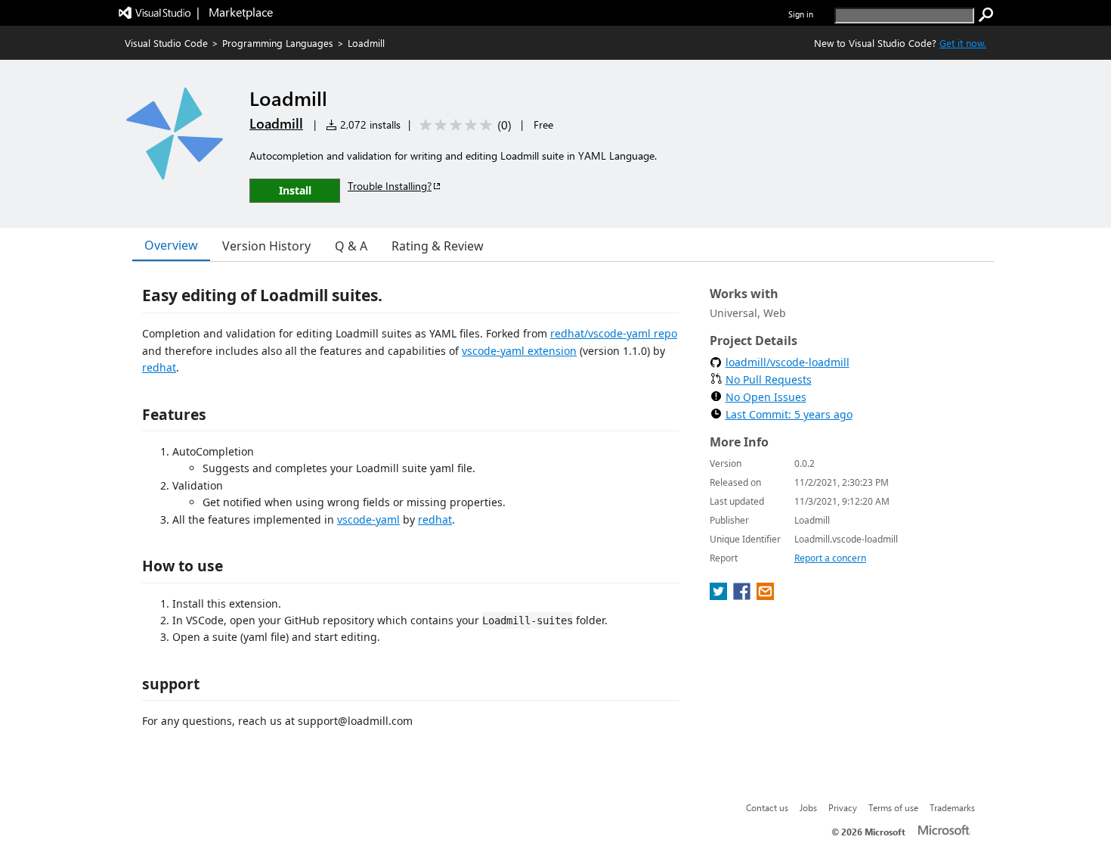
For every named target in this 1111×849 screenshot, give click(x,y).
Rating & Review (437, 246)
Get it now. (962, 42)
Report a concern (830, 558)
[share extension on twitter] (720, 595)
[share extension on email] (765, 595)
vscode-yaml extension (519, 351)
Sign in (800, 14)
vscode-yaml (368, 519)
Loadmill (276, 123)
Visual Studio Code (166, 42)
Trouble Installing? (390, 186)
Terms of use (893, 807)
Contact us (767, 807)
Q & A (351, 246)
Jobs (808, 807)
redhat (159, 367)
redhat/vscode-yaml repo (613, 333)
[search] (986, 15)
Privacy (842, 807)
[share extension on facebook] (743, 595)
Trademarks (952, 807)
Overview (171, 245)
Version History (266, 246)
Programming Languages (277, 42)
